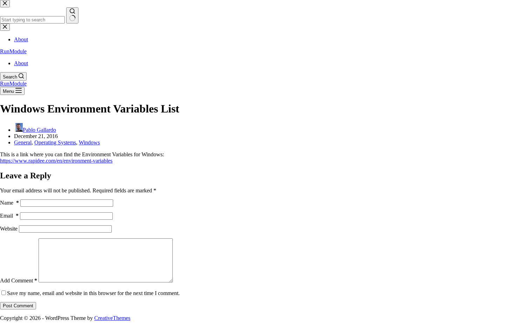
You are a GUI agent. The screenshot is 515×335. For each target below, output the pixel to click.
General (23, 142)
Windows (89, 142)
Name (9, 203)
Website (9, 229)
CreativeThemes (112, 318)
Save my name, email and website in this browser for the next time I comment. (93, 293)
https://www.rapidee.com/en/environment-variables (56, 161)
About (21, 63)
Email (9, 216)
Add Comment (18, 280)
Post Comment (18, 305)
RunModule (13, 51)
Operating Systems (55, 142)
